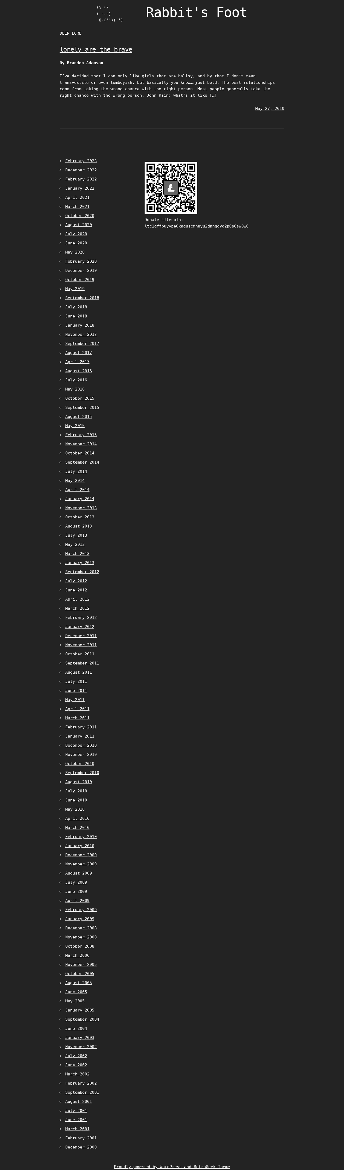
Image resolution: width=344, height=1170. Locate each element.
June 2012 (76, 590)
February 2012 (81, 617)
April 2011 (77, 708)
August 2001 (78, 1101)
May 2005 (75, 1001)
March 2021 (77, 206)
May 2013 (75, 544)
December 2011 (81, 635)
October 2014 (79, 453)
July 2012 (76, 581)
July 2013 (76, 535)
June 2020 (76, 243)
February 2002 (81, 1083)
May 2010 (75, 809)
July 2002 (76, 1055)
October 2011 (79, 654)
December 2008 (81, 928)
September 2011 (82, 663)
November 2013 (81, 507)
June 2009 (76, 891)
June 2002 (76, 1065)
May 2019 (75, 288)
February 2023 (81, 160)
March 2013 (77, 553)
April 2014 (77, 489)
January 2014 (79, 498)
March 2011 (77, 718)
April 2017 (77, 361)
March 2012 (77, 608)
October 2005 (79, 973)
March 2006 (77, 955)
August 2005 (78, 982)
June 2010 (76, 800)
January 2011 (79, 736)
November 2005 (81, 964)
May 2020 (75, 252)
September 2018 (82, 297)
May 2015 (75, 425)
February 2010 (81, 836)
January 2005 (79, 1010)
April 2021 (77, 197)
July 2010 (76, 791)
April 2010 (77, 818)
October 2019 (79, 279)
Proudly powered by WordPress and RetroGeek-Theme (172, 1166)
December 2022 (81, 170)
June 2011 (76, 690)
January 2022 (79, 188)
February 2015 (81, 434)
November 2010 (81, 754)
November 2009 (81, 864)
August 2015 (78, 416)
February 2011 (81, 727)
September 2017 (82, 343)
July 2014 (76, 471)
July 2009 (76, 882)
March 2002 (77, 1074)
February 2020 (81, 261)
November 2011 (81, 644)
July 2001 (76, 1110)
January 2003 (79, 1037)
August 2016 (78, 371)
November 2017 (81, 334)
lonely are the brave (96, 49)
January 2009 (79, 918)
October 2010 (79, 763)
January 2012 (79, 626)
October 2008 (79, 946)
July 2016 (76, 380)
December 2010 (81, 745)
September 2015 (82, 407)
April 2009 (77, 900)
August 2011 (78, 672)
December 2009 (81, 855)
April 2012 (77, 599)
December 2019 (81, 270)
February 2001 (81, 1138)
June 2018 (76, 316)
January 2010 (79, 845)
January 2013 (79, 562)
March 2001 (77, 1128)
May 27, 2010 (269, 108)
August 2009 (78, 873)
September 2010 (82, 772)
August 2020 (78, 224)
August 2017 (78, 352)
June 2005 (76, 992)
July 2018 (76, 307)
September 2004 (82, 1019)
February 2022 (81, 179)
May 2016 (75, 389)
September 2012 (82, 571)
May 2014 (75, 480)
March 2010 (77, 827)
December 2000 (81, 1147)
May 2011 (75, 699)
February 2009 (81, 909)
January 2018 (79, 325)
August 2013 (78, 526)
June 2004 (76, 1028)
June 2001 (76, 1119)
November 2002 (81, 1046)
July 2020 (76, 234)
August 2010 (78, 781)
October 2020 (79, 215)
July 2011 (76, 681)
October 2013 (79, 517)
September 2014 (82, 462)
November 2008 (81, 937)
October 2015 (79, 398)
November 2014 (81, 444)
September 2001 (82, 1092)
